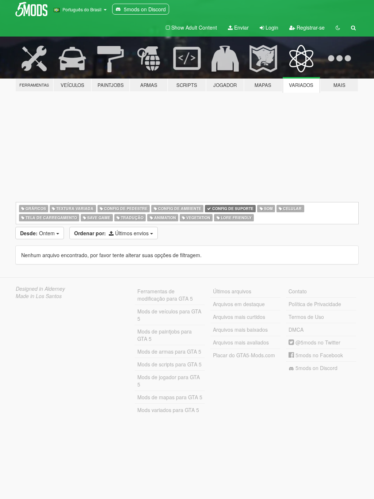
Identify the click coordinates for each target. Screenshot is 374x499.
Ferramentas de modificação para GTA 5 (165, 294)
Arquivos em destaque (239, 304)
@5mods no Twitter (317, 342)
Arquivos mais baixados (240, 329)
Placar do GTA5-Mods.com (244, 355)
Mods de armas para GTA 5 (169, 351)
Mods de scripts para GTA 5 (169, 364)
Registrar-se (310, 27)
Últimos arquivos (232, 291)
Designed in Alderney (40, 288)
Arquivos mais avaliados (241, 342)
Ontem (38, 233)
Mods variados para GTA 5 (168, 410)
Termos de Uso (306, 316)
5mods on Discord (315, 368)
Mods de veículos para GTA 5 (169, 315)
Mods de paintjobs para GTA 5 (164, 335)
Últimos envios (112, 233)
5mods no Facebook (318, 355)
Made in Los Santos (39, 296)
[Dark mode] (338, 27)
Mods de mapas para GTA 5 (169, 397)
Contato (298, 291)
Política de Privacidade (315, 304)
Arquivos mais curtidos (239, 316)
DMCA (296, 329)
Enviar (241, 27)
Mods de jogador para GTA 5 (168, 380)
